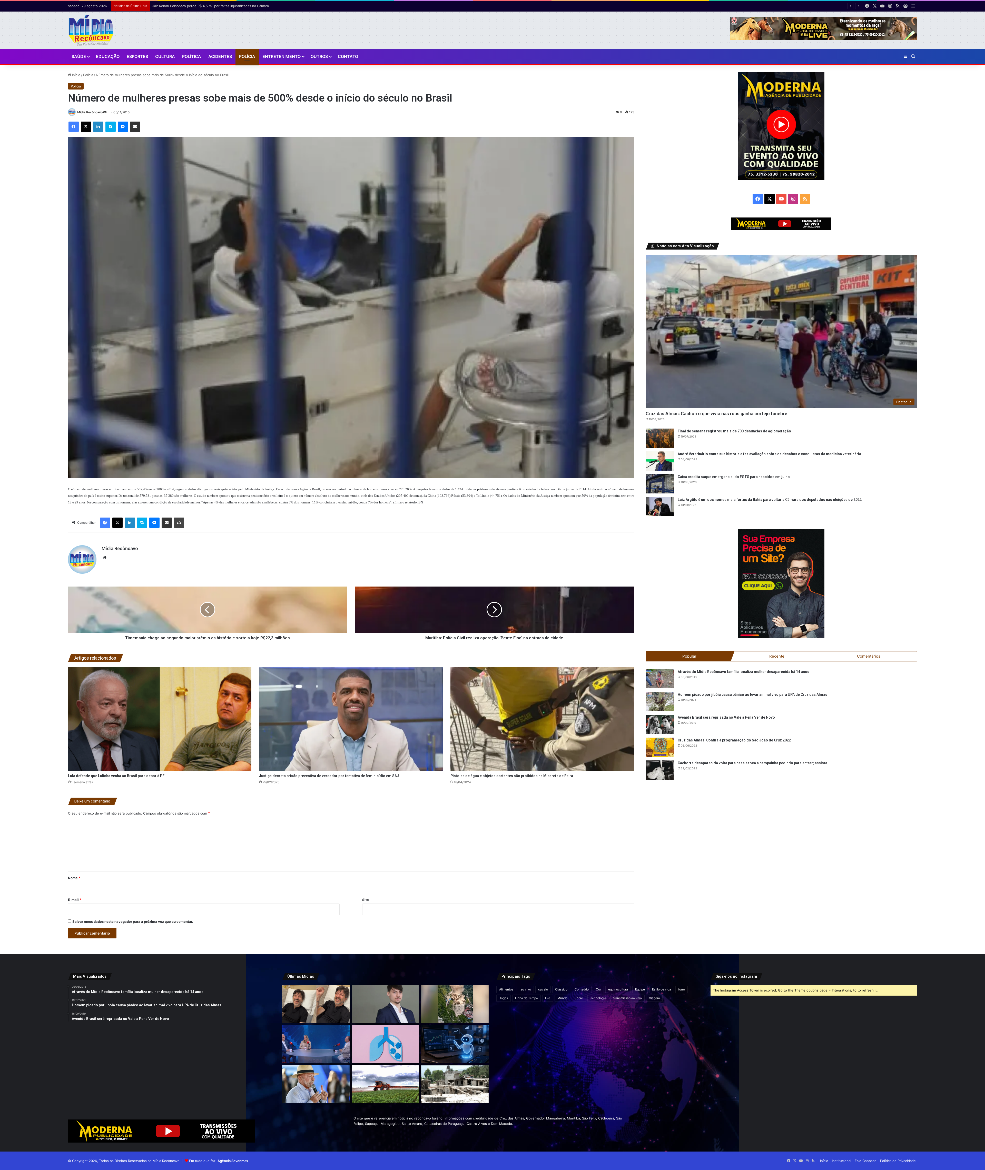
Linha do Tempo (526, 998)
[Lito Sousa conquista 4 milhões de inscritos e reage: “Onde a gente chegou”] (316, 1004)
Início (75, 75)
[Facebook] (73, 127)
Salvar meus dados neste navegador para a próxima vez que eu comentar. (132, 921)
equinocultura (618, 989)
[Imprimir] (179, 523)
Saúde (79, 56)
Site (365, 900)
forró (681, 989)
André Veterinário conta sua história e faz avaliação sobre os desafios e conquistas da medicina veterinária (769, 454)
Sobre (579, 998)
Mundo (562, 998)
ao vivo (525, 989)
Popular (689, 656)
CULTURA (165, 56)
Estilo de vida (661, 989)
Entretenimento (281, 56)
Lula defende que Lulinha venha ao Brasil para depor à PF (116, 776)
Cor (598, 989)
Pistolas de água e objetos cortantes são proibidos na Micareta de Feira (511, 776)
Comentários (868, 656)
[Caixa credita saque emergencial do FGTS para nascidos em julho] (660, 483)
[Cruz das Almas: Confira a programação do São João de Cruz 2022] (660, 747)
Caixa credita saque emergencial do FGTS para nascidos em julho (734, 477)
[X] (86, 127)
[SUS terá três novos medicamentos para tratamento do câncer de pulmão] (385, 1044)
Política (191, 56)
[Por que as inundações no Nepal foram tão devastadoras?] (455, 1084)
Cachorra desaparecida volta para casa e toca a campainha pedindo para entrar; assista (752, 763)
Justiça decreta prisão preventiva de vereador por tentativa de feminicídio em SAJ (329, 776)
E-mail (74, 900)
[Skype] (110, 127)
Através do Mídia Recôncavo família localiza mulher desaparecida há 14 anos (743, 672)
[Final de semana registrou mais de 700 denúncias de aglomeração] (660, 438)
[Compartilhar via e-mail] (135, 127)
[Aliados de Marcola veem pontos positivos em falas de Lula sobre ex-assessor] (316, 1084)
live (547, 998)
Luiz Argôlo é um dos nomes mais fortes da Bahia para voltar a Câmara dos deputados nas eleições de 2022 (770, 500)
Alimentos (506, 989)
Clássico (561, 989)
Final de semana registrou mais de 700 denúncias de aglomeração (734, 431)
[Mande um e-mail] (104, 112)
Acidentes (220, 56)
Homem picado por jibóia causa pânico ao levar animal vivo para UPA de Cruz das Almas (752, 694)
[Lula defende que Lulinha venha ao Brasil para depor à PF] (160, 719)
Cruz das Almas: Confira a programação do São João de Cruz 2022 (734, 740)
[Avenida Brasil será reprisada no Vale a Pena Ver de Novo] (660, 724)
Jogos (503, 998)
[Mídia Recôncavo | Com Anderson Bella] (91, 30)
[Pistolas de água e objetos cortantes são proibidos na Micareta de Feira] (542, 719)
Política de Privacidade (898, 1161)
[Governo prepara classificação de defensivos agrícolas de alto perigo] (385, 1084)
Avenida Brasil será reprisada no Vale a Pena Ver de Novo (726, 717)
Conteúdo (582, 989)
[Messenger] (123, 127)
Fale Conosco (865, 1161)
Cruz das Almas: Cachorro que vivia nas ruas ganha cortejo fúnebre (716, 413)
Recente (776, 656)
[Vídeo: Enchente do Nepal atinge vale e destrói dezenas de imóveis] (455, 1004)
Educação (108, 56)
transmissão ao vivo (627, 998)
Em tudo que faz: (218, 1161)
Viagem (654, 998)
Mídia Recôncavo (90, 112)
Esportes (137, 56)
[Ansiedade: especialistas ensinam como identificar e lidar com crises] (316, 1044)
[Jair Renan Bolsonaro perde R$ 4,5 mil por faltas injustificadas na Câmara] (385, 1004)
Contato (348, 56)
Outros (319, 56)
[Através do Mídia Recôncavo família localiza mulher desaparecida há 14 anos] (660, 678)
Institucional (841, 1161)
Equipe (640, 989)
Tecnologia (598, 998)
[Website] (105, 557)
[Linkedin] (98, 127)
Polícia (247, 56)
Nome (74, 878)
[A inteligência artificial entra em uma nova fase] (455, 1044)
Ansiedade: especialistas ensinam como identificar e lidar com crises (207, 6)
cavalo (543, 989)
